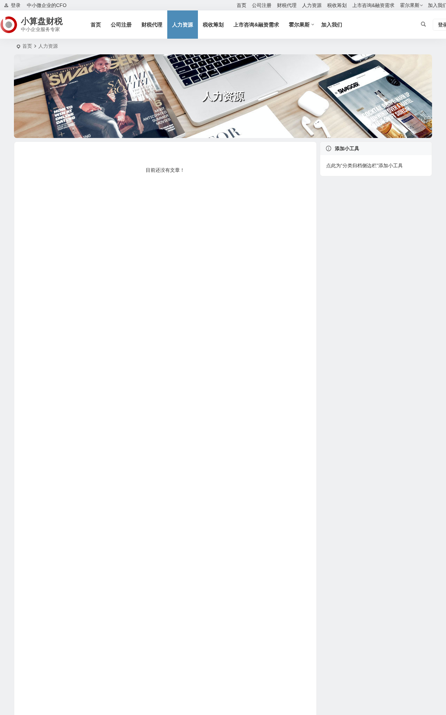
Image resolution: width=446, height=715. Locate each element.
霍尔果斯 (410, 5)
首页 (241, 5)
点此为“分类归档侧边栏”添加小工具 (364, 165)
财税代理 (287, 5)
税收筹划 (337, 5)
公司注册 (261, 5)
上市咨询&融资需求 (373, 5)
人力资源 (312, 5)
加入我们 (331, 25)
